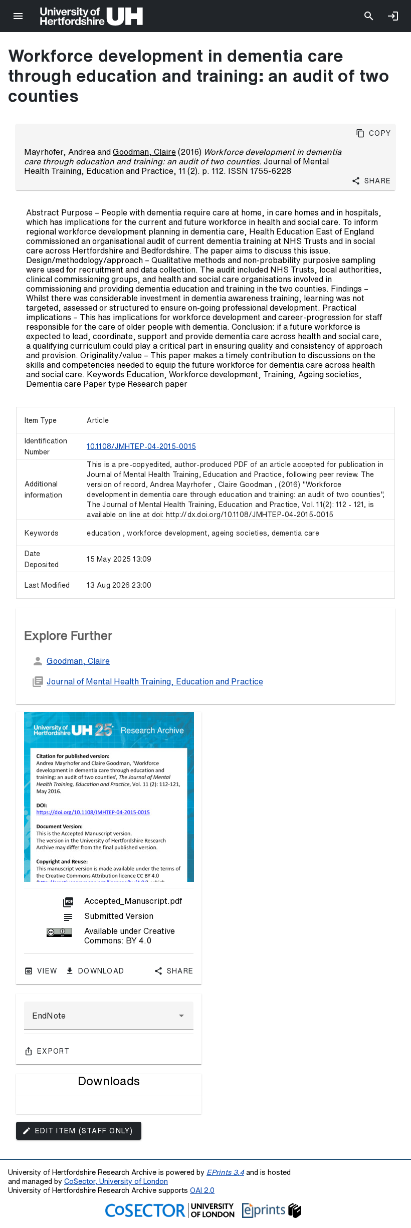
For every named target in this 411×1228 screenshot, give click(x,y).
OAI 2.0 (202, 1190)
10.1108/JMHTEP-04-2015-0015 (141, 446)
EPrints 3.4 (225, 1172)
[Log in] (393, 16)
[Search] (369, 16)
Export (53, 1051)
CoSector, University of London (116, 1181)
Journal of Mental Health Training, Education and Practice (155, 681)
